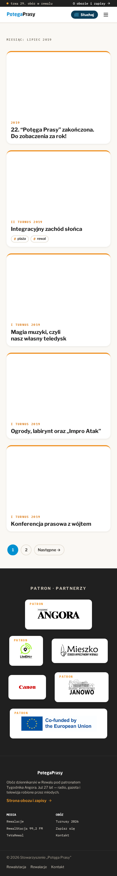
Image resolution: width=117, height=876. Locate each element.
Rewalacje (15, 821)
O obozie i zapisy (89, 3)
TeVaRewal (15, 835)
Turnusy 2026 (67, 821)
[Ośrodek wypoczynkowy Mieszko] (80, 651)
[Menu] (105, 14)
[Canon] (27, 687)
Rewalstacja (16, 867)
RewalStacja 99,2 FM (25, 828)
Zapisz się (65, 828)
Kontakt (62, 835)
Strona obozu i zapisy (27, 800)
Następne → (49, 549)
